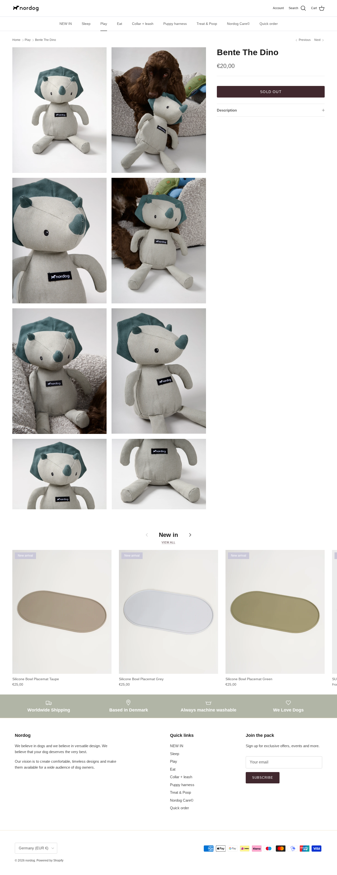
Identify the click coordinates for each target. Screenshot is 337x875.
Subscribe (262, 777)
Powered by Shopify (50, 860)
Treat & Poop (207, 24)
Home (16, 40)
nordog (30, 860)
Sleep (86, 24)
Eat (119, 24)
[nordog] (25, 8)
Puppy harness (175, 24)
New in (168, 534)
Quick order (269, 24)
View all (168, 542)
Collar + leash (142, 24)
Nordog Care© (238, 24)
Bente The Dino (45, 40)
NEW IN (65, 24)
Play (103, 24)
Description (227, 110)
